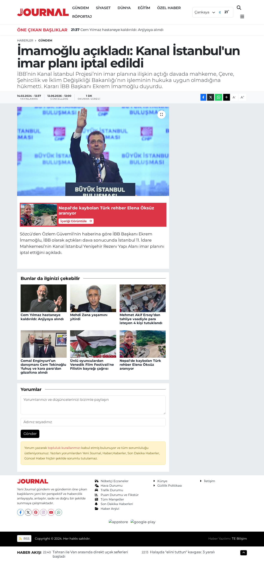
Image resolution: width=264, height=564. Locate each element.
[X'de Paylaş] (210, 97)
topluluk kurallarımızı (64, 448)
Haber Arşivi (110, 509)
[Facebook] (20, 512)
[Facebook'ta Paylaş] (203, 97)
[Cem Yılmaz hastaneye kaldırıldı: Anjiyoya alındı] (44, 298)
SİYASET (103, 8)
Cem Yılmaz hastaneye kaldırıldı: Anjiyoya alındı (117, 30)
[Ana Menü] (240, 16)
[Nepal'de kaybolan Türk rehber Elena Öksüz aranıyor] (143, 344)
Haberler (25, 40)
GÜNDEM (80, 8)
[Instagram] (43, 512)
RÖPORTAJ (82, 16)
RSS (26, 538)
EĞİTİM (144, 8)
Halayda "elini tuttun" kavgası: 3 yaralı (182, 552)
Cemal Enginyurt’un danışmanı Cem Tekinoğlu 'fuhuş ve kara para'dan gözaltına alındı (43, 367)
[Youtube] (51, 512)
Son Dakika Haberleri (117, 504)
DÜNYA (124, 8)
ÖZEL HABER (169, 8)
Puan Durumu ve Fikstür (120, 495)
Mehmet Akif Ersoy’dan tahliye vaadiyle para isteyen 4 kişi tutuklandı (141, 319)
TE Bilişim (239, 538)
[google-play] (143, 522)
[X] (28, 512)
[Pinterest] (35, 512)
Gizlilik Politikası (169, 485)
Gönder (30, 434)
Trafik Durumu (112, 490)
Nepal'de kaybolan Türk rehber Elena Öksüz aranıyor (140, 364)
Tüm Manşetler (112, 499)
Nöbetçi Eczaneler (114, 481)
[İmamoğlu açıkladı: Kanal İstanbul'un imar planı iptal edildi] (93, 151)
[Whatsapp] (58, 512)
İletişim (209, 481)
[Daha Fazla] (226, 97)
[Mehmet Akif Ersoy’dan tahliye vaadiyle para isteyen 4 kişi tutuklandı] (143, 298)
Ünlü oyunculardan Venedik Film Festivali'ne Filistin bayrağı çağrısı (92, 364)
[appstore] (119, 522)
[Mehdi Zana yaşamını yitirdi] (93, 298)
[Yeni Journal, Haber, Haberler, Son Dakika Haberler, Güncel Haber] (43, 12)
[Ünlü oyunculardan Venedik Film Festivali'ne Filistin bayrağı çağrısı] (93, 344)
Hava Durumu (112, 485)
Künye (162, 481)
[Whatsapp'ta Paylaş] (218, 97)
